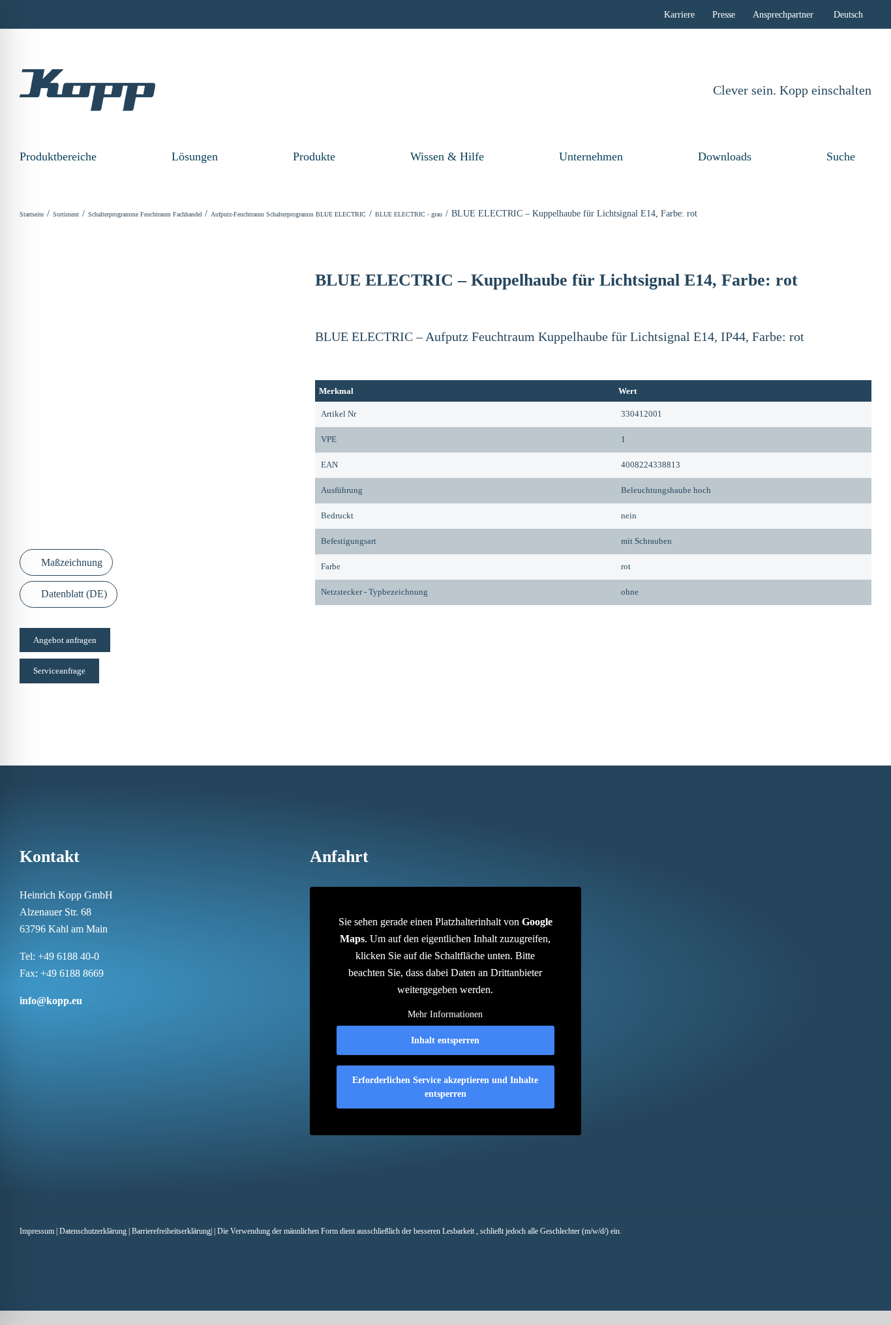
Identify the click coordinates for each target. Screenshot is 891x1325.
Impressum (37, 1231)
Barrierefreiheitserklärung (171, 1231)
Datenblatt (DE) (72, 593)
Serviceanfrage (59, 671)
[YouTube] (108, 1025)
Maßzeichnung (70, 562)
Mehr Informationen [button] (445, 1014)
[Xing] (74, 1025)
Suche (840, 156)
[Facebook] (23, 1025)
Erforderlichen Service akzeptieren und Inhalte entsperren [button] (445, 1087)
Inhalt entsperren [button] (445, 1040)
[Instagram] (40, 1025)
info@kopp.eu (51, 1000)
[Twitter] (91, 1025)
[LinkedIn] (57, 1025)
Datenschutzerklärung (93, 1231)
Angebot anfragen (65, 640)
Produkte (314, 156)
